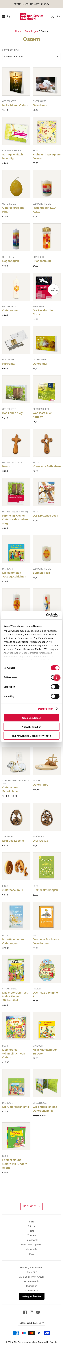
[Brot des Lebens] (16, 817)
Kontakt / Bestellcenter (31, 1267)
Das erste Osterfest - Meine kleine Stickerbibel (15, 996)
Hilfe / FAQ (31, 1272)
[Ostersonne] (16, 287)
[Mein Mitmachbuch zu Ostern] (47, 1026)
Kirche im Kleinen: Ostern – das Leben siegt (15, 519)
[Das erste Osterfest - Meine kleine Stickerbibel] (16, 969)
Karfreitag (8, 363)
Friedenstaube (42, 260)
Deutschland (30, 1322)
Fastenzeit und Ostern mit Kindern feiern (14, 1163)
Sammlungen (31, 31)
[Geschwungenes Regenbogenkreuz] (47, 602)
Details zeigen (45, 708)
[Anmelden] (52, 16)
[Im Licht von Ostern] (16, 81)
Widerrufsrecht (31, 1281)
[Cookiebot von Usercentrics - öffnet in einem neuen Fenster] (46, 615)
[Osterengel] (47, 340)
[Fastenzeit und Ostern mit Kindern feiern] (16, 1136)
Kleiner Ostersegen (45, 890)
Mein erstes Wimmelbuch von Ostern (13, 1053)
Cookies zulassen (31, 718)
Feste (31, 1230)
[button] (31, 1206)
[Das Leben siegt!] (16, 389)
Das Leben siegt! (13, 413)
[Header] (3, 16)
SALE (31, 1253)
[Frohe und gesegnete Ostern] (47, 131)
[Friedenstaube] (47, 237)
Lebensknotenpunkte (31, 1244)
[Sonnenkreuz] (47, 549)
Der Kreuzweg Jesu (45, 515)
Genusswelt (31, 1239)
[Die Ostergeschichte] (16, 1083)
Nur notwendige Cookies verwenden (31, 735)
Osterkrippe (40, 784)
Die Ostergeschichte (15, 1106)
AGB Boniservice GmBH (31, 1276)
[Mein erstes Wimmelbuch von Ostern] (16, 1026)
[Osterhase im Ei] (16, 866)
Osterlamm (40, 105)
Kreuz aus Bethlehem (47, 466)
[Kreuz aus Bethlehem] (47, 443)
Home (18, 31)
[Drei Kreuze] (47, 817)
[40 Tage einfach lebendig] (16, 131)
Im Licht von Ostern (15, 105)
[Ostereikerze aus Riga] (16, 184)
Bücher (31, 1226)
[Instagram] (31, 1312)
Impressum (31, 1285)
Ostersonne (10, 310)
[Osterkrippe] (47, 761)
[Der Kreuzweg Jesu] (47, 492)
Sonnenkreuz (41, 572)
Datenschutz (31, 1290)
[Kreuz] (16, 443)
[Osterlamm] (47, 81)
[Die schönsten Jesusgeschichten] (16, 549)
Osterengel (40, 363)
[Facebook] (25, 1312)
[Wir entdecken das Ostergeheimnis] (47, 1083)
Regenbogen (10, 260)
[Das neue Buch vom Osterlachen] (47, 916)
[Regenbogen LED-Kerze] (47, 184)
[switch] (55, 686)
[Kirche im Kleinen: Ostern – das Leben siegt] (16, 492)
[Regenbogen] (16, 237)
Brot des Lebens (13, 840)
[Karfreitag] (16, 340)
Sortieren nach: (11, 50)
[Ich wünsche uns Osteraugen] (16, 916)
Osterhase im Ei (12, 890)
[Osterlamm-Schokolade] (16, 761)
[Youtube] (38, 1312)
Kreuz (6, 466)
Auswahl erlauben (31, 726)
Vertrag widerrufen (31, 1296)
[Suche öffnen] (8, 16)
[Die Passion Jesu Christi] (47, 287)
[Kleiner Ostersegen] (47, 866)
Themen (32, 1235)
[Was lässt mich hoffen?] (47, 389)
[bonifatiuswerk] (31, 16)
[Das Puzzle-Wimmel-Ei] (47, 969)
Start (31, 1221)
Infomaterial (31, 1249)
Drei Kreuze (40, 840)
